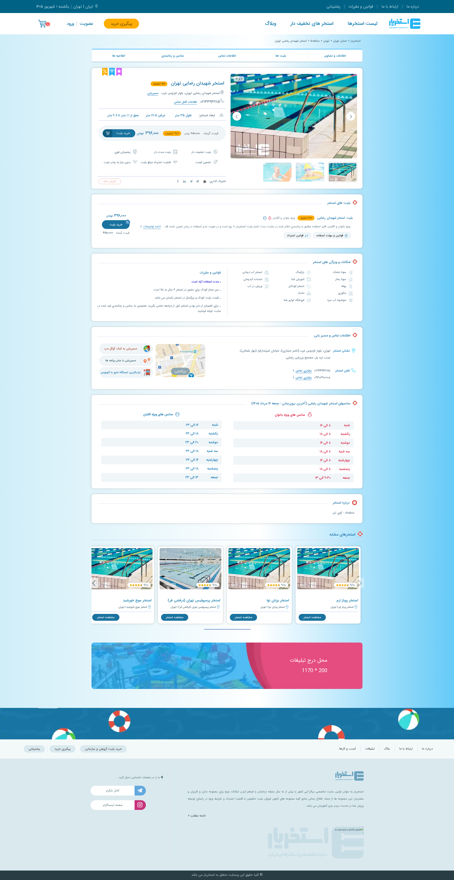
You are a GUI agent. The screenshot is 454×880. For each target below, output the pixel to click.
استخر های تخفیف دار (311, 23)
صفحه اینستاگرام (112, 805)
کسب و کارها (347, 748)
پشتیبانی (333, 6)
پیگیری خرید (121, 23)
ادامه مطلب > (196, 815)
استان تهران (340, 41)
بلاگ (387, 748)
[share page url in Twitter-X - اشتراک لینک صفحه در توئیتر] (197, 181)
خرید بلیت (115, 224)
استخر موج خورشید (137, 600)
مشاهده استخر (312, 617)
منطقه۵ (314, 41)
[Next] (94, 583)
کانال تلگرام (112, 790)
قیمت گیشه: (121, 233)
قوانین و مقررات (361, 6)
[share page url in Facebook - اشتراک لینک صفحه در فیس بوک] (178, 181)
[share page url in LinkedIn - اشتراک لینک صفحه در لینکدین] (184, 181)
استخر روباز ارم (347, 600)
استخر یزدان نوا (278, 600)
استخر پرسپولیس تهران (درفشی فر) (194, 600)
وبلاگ (270, 23)
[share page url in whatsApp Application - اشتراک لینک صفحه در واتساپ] (204, 181)
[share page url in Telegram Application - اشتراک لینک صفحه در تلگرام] (190, 181)
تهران (326, 41)
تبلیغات (370, 748)
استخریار (356, 41)
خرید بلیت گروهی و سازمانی (103, 748)
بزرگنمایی (180, 371)
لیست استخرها (362, 23)
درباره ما (412, 6)
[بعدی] (236, 116)
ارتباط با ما (389, 6)
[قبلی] (350, 116)
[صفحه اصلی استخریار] (404, 23)
